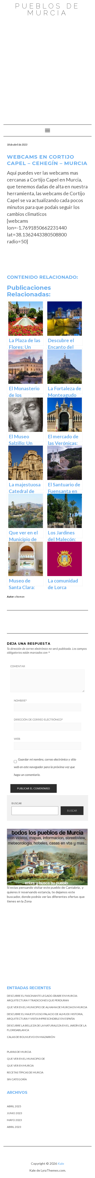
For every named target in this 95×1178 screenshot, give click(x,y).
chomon (20, 596)
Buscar (17, 803)
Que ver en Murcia (20, 1065)
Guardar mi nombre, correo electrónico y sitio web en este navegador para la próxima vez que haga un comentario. (45, 767)
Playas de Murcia (19, 1051)
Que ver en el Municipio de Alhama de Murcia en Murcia (47, 1007)
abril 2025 (14, 1106)
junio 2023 (14, 1113)
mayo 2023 (14, 1120)
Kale (61, 1163)
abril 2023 (14, 1127)
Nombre (20, 700)
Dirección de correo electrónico (38, 719)
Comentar (17, 666)
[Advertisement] (47, 68)
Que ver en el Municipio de (26, 1058)
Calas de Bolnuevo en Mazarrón (31, 1037)
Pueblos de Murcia (47, 9)
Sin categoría (17, 1079)
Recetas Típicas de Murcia (25, 1072)
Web (17, 738)
